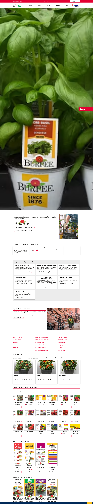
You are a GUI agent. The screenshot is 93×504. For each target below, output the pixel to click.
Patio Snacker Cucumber (17, 339)
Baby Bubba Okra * (16, 344)
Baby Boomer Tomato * (62, 337)
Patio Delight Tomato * (62, 347)
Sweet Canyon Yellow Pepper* (40, 347)
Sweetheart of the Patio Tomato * (64, 348)
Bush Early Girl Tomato (62, 340)
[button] (30, 5)
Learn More (28, 502)
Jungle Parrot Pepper (39, 335)
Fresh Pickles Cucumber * (17, 337)
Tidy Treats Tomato (61, 350)
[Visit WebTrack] (75, 5)
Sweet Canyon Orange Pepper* (41, 345)
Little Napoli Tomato (62, 345)
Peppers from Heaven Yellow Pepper (42, 340)
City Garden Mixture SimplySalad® (41, 350)
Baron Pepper (15, 345)
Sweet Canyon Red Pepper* (40, 344)
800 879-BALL (35, 250)
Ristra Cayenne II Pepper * (40, 342)
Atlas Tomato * (61, 335)
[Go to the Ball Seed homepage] (17, 5)
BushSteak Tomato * (62, 342)
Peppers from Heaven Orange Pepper (42, 339)
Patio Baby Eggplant (16, 340)
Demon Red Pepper (16, 348)
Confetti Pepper (15, 347)
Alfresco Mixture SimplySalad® (41, 348)
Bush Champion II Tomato (63, 339)
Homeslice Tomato (61, 344)
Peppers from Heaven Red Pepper (41, 337)
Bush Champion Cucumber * (18, 335)
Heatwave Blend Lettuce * (17, 342)
